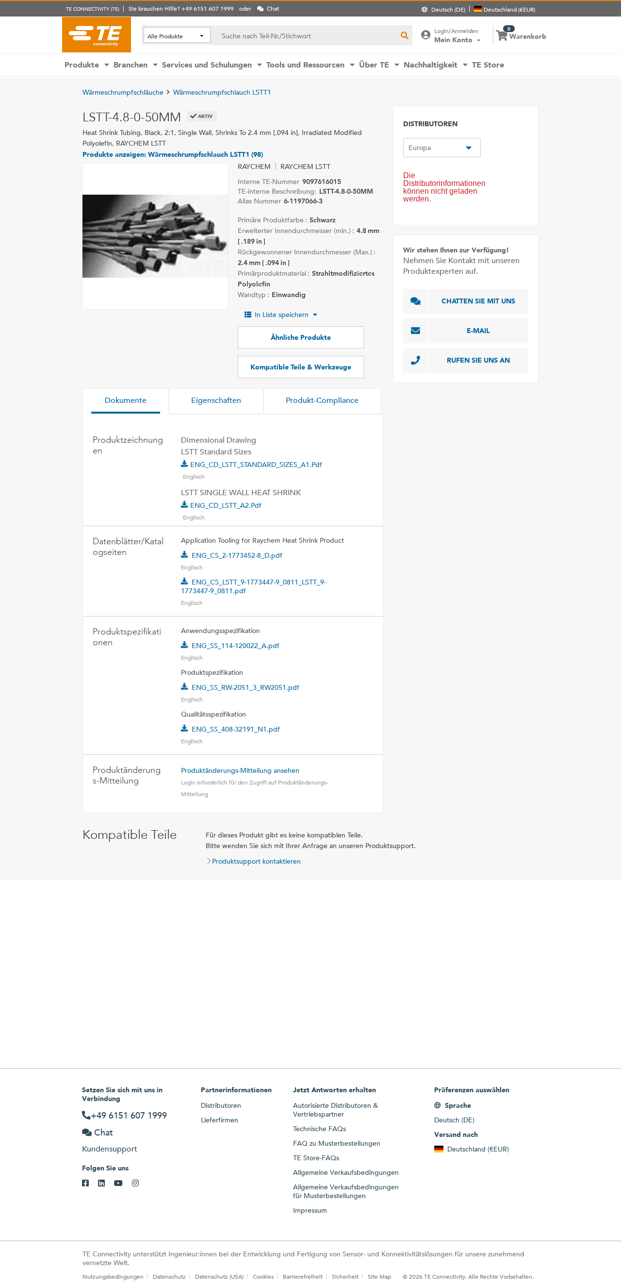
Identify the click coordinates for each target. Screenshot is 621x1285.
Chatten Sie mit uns (478, 301)
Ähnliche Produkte (301, 337)
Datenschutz (169, 1276)
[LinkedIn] (106, 1183)
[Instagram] (140, 1183)
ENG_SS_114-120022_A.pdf (235, 645)
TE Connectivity (96, 34)
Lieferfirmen (219, 1120)
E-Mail (478, 330)
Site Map (379, 1276)
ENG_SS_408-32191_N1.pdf (236, 729)
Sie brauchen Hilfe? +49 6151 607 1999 (181, 8)
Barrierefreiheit (303, 1276)
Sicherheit (345, 1276)
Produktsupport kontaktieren (256, 861)
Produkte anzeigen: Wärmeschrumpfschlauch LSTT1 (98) (172, 154)
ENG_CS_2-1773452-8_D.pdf (237, 555)
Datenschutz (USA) (219, 1276)
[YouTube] (123, 1183)
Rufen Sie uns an (478, 360)
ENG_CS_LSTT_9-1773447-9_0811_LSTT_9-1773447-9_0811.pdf (253, 586)
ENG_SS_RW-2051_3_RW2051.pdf (245, 687)
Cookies (263, 1276)
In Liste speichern (281, 314)
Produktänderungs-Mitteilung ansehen (240, 770)
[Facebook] (90, 1183)
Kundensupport (109, 1149)
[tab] (125, 401)
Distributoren (221, 1105)
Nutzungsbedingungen (113, 1276)
